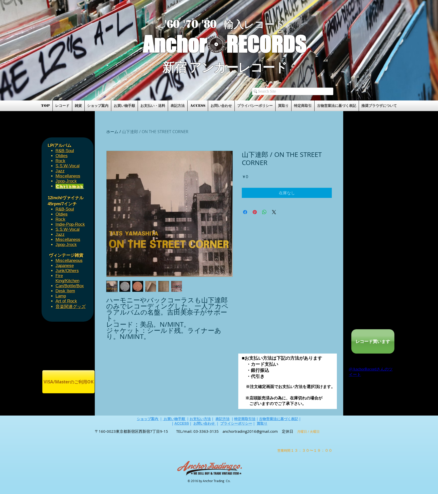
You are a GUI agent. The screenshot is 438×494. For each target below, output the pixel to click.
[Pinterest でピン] (255, 212)
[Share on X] (274, 212)
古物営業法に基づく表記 (278, 419)
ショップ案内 (148, 419)
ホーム (112, 131)
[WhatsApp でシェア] (264, 212)
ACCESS (181, 423)
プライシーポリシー (236, 423)
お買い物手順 (174, 419)
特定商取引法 (245, 419)
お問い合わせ (204, 423)
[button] (100, 84)
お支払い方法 (200, 419)
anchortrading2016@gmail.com (250, 431)
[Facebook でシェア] (245, 212)
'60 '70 (183, 24)
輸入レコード (254, 24)
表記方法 (222, 419)
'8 (206, 24)
